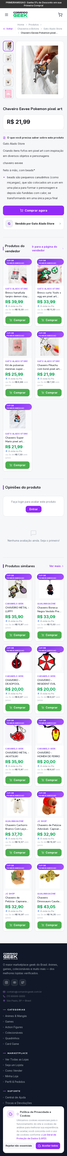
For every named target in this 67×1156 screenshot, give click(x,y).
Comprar (19, 320)
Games (9, 1021)
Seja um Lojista (14, 1065)
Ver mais (55, 566)
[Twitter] (22, 982)
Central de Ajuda (15, 1097)
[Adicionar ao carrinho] (25, 279)
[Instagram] (6, 982)
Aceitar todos (50, 1145)
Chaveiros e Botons (28, 28)
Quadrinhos (12, 1038)
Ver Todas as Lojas (17, 1059)
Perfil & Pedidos (15, 1081)
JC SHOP (42, 821)
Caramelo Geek (14, 604)
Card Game (12, 1043)
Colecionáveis (14, 1032)
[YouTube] (14, 982)
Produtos (34, 24)
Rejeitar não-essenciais (19, 1145)
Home (20, 24)
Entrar (33, 509)
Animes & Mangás (16, 1015)
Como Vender (13, 1070)
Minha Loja (11, 1076)
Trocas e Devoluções (18, 1103)
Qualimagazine (46, 604)
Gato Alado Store (53, 28)
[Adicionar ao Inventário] (25, 272)
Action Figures (14, 1027)
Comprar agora (36, 210)
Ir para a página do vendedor (44, 248)
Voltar (9, 28)
